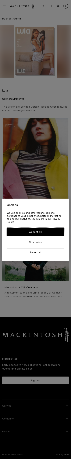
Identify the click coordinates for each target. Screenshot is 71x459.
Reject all (35, 252)
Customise (35, 242)
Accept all (35, 231)
